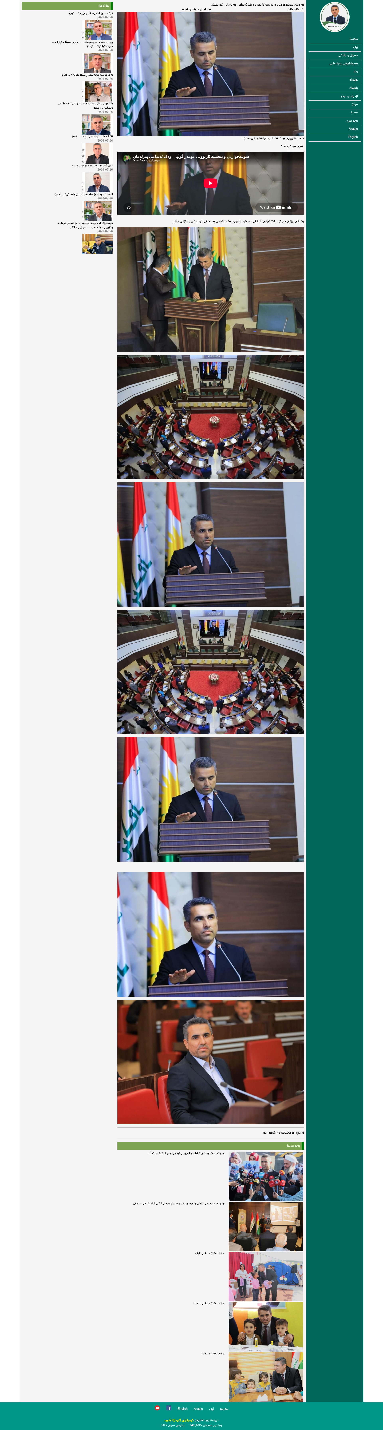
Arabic (353, 129)
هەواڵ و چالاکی (348, 55)
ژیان (355, 47)
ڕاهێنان (353, 88)
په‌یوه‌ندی (352, 121)
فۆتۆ (355, 104)
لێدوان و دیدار (349, 96)
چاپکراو (354, 80)
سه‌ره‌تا (354, 39)
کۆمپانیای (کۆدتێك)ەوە (179, 1420)
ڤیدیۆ (354, 112)
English (353, 137)
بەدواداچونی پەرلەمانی (344, 63)
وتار (356, 72)
